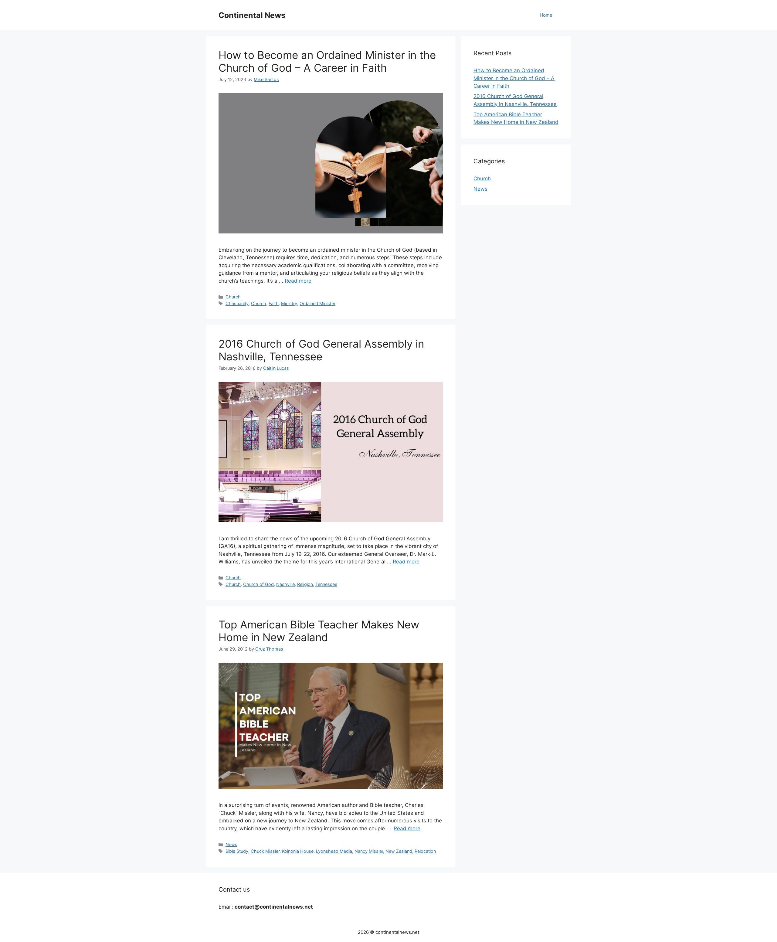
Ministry (289, 303)
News (231, 844)
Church (233, 296)
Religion (305, 584)
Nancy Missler (369, 851)
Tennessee (326, 584)
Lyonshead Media (334, 851)
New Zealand (398, 851)
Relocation (425, 851)
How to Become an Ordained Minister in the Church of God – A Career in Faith (327, 61)
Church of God (258, 584)
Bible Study (237, 851)
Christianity (237, 303)
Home (546, 15)
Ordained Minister (317, 303)
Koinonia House (298, 851)
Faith (274, 303)
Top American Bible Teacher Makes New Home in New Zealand (319, 631)
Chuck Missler (265, 851)
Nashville (285, 584)
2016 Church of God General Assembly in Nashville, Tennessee (321, 350)
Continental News (252, 15)
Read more (298, 281)
